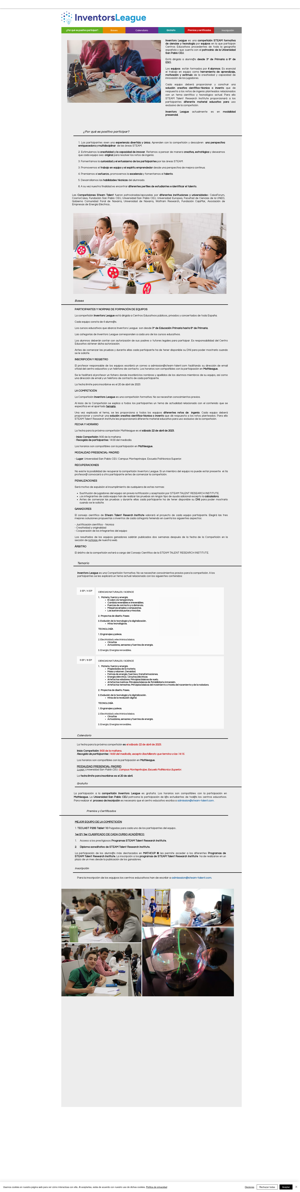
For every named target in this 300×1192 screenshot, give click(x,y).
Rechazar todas (267, 1187)
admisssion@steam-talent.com (191, 877)
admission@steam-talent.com (169, 365)
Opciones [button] (249, 1187)
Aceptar (286, 1187)
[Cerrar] (296, 1186)
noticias (93, 540)
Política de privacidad (156, 1187)
